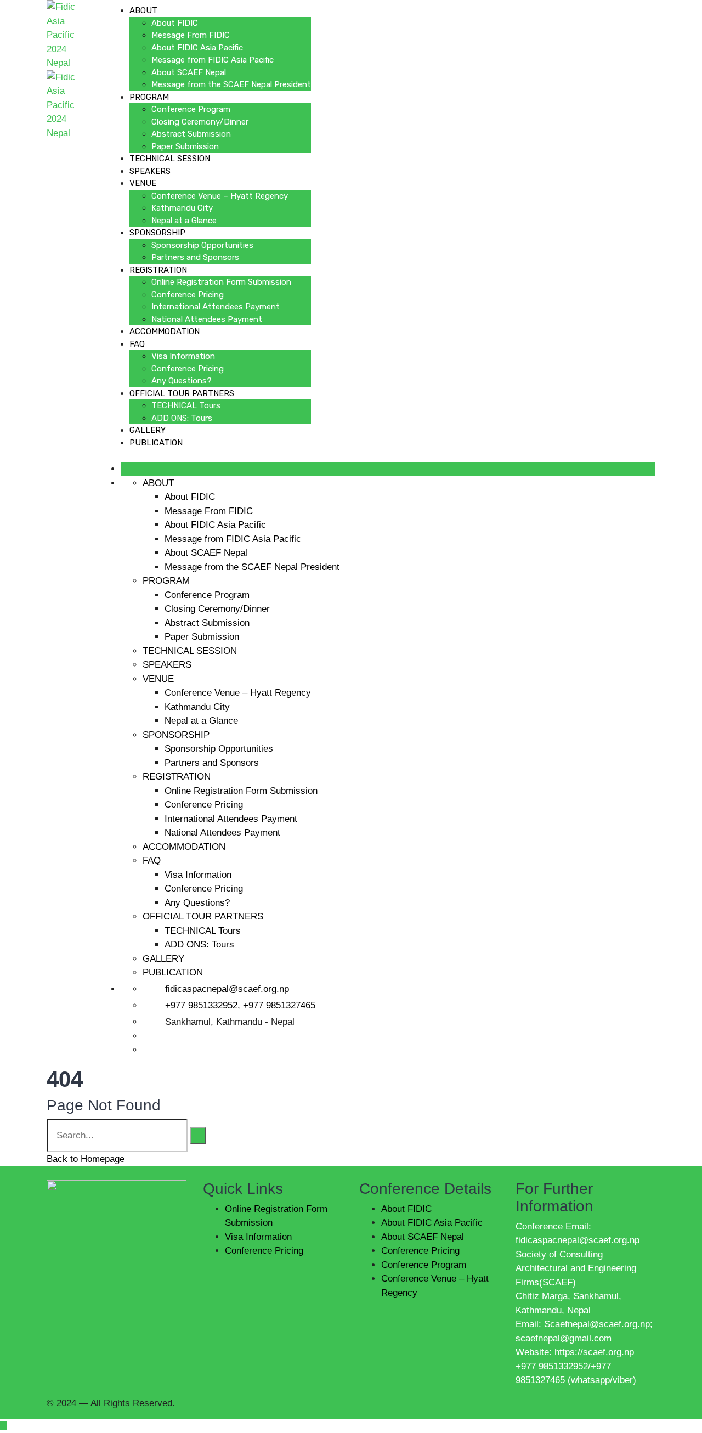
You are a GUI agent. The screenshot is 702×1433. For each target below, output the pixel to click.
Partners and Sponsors (195, 257)
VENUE (142, 183)
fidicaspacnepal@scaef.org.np (227, 989)
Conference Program (190, 109)
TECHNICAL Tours (185, 405)
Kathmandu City (182, 208)
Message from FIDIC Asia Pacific (212, 60)
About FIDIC (174, 23)
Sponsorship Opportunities (202, 245)
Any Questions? (181, 381)
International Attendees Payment (215, 307)
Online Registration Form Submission (221, 282)
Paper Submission (185, 146)
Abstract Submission (191, 134)
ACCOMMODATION (164, 331)
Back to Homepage (85, 1159)
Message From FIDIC (190, 35)
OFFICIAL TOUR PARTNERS (181, 393)
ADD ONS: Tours (181, 418)
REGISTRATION (158, 270)
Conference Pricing (187, 295)
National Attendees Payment (206, 319)
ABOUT (143, 10)
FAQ (137, 344)
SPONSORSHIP (157, 233)
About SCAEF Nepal (188, 72)
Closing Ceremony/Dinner (199, 122)
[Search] (198, 1135)
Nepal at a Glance (184, 220)
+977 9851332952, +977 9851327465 (240, 1005)
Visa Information (183, 356)
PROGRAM (149, 97)
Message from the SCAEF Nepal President (231, 84)
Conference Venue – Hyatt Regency (219, 196)
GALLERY (147, 430)
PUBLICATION (156, 443)
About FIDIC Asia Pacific (197, 48)
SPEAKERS (150, 171)
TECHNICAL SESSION (169, 158)
